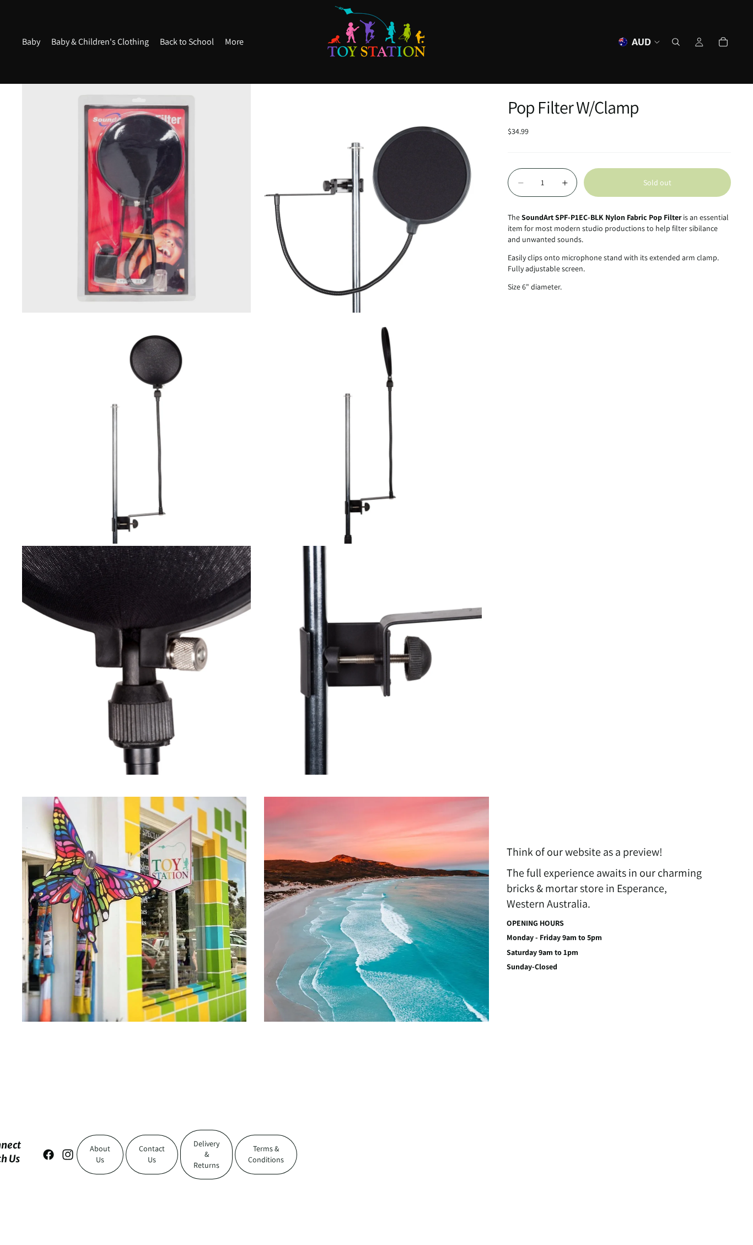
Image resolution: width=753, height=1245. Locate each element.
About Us (100, 1154)
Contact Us (152, 1154)
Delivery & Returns (206, 1154)
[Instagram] (67, 1154)
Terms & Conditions (266, 1154)
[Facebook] (48, 1154)
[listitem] (234, 42)
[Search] (676, 42)
